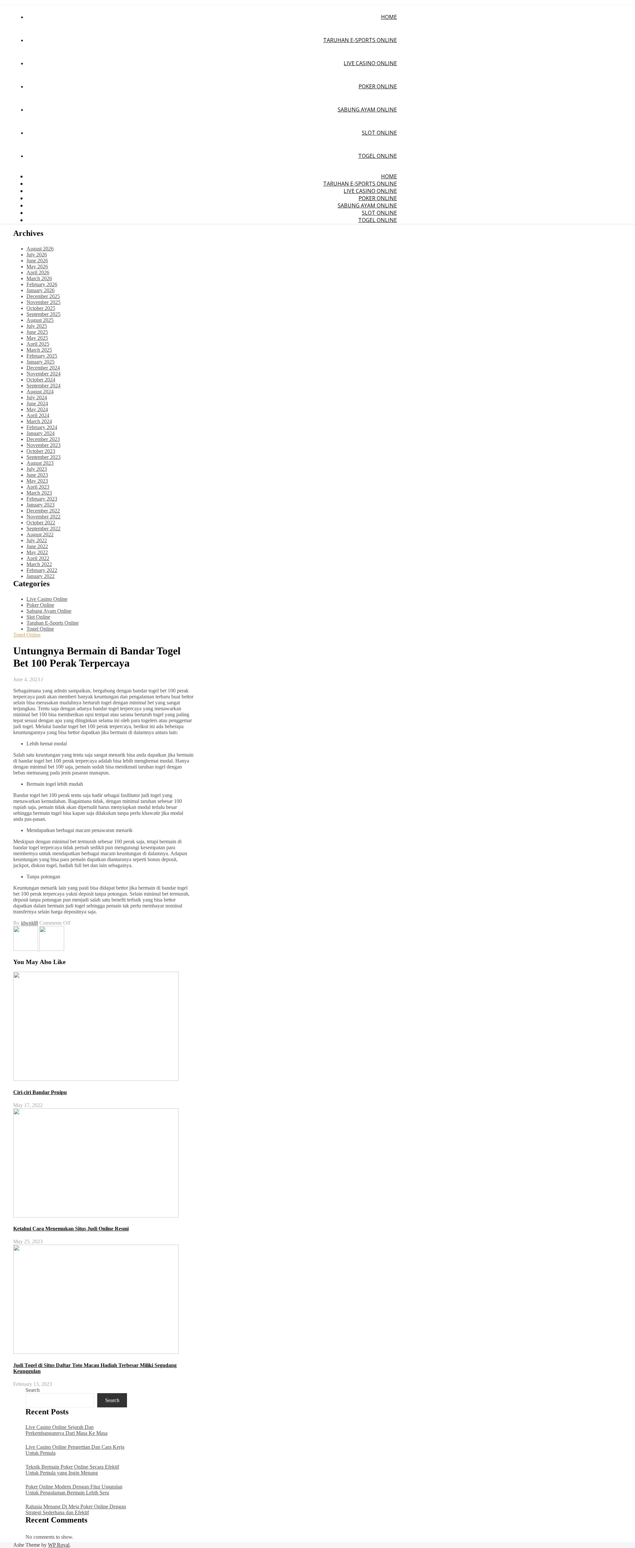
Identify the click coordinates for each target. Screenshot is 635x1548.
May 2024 (37, 409)
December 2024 (43, 368)
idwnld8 (29, 923)
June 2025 (37, 332)
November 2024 (43, 373)
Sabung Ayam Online (367, 109)
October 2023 (40, 451)
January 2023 (40, 505)
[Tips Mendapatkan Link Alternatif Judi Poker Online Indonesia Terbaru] (51, 949)
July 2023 (36, 469)
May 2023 (37, 481)
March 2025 (39, 350)
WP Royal (58, 1545)
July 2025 (36, 326)
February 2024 (41, 427)
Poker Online (378, 86)
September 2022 (43, 528)
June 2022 (37, 546)
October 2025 (40, 308)
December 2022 (43, 510)
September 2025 (43, 314)
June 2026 (37, 260)
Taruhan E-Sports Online (360, 40)
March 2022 (39, 564)
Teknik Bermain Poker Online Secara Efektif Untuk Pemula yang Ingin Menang (72, 1470)
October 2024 (40, 379)
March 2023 (39, 493)
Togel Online (377, 155)
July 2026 (36, 254)
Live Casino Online (370, 63)
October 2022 (40, 522)
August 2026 (40, 248)
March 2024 (39, 421)
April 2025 (37, 344)
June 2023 (37, 475)
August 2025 (40, 320)
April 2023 (37, 487)
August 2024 (40, 391)
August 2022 (40, 534)
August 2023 (40, 463)
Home (389, 17)
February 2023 (41, 499)
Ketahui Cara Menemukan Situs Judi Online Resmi (71, 1228)
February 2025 (41, 356)
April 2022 (37, 558)
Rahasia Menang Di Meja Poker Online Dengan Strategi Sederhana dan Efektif (75, 1509)
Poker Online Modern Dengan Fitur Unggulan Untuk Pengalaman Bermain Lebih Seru (73, 1489)
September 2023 (43, 457)
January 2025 (40, 362)
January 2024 (40, 433)
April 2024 (37, 415)
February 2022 (41, 570)
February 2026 (41, 284)
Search (32, 1390)
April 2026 (37, 272)
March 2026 (39, 278)
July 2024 (36, 397)
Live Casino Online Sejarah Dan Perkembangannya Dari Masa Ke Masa (66, 1430)
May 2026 (37, 266)
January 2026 (40, 290)
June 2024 (37, 403)
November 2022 (43, 516)
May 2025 (37, 338)
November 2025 (43, 302)
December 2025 (43, 296)
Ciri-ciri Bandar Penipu (40, 1092)
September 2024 (43, 385)
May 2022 (37, 552)
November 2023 (43, 445)
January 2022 (40, 576)
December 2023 (43, 439)
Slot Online (379, 132)
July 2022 (36, 540)
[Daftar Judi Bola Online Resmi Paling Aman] (26, 949)
